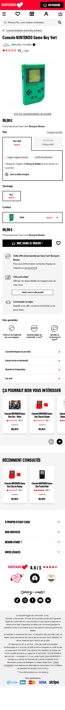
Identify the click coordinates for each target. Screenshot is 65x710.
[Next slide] (59, 442)
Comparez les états (54, 132)
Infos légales (12, 551)
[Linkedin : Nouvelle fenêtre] (48, 600)
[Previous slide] (51, 442)
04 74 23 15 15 (30, 268)
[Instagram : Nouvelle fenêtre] (25, 600)
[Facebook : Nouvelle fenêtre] (33, 600)
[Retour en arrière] (4, 30)
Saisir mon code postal (32, 292)
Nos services (12, 531)
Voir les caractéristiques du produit (32, 114)
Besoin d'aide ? (13, 541)
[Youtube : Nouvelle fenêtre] (40, 600)
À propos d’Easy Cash (17, 521)
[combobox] (32, 22)
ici (47, 668)
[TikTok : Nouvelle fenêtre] (17, 600)
